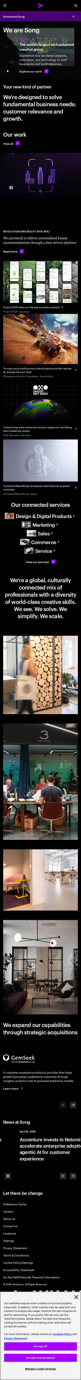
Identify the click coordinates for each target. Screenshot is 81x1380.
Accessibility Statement (18, 1270)
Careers (8, 1211)
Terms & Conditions (16, 1255)
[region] (40, 1336)
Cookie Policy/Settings (18, 1262)
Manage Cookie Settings (40, 1369)
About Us (9, 1219)
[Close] (76, 1297)
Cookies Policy (62, 1334)
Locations (9, 1233)
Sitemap (8, 1240)
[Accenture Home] (40, 5)
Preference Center (15, 1204)
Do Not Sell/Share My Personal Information (31, 1277)
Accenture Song (14, 16)
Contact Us (10, 1226)
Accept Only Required (40, 1358)
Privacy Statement (15, 1248)
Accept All (40, 1346)
